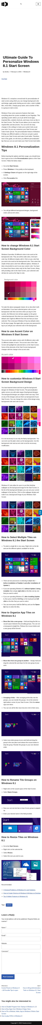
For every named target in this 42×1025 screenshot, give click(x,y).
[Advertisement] (21, 33)
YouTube (4, 79)
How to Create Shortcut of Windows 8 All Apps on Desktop (22, 893)
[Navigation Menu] (38, 4)
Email (3, 935)
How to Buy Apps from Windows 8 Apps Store (16, 1009)
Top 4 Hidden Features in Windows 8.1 (15, 896)
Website (4, 943)
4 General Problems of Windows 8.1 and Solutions (19, 890)
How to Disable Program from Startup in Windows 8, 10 (19, 1007)
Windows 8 (26, 72)
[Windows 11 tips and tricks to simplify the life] (4, 4)
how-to (9, 905)
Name (3, 927)
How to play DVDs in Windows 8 (11, 1016)
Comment (5, 951)
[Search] (21, 4)
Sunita (7, 72)
